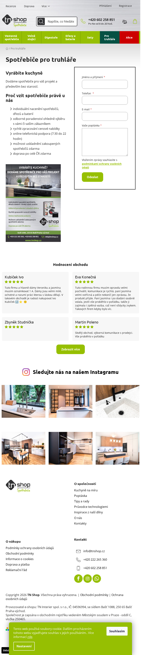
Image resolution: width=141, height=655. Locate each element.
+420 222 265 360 (95, 560)
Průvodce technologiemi (91, 507)
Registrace (125, 6)
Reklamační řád (16, 570)
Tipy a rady (81, 501)
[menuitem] (12, 37)
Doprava (29, 6)
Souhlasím (117, 631)
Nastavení (24, 646)
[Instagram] (87, 578)
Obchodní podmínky (20, 553)
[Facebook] (78, 578)
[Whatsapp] (97, 578)
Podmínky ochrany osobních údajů (30, 548)
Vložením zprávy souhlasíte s (102, 163)
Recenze (11, 6)
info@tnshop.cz (94, 551)
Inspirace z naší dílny (88, 512)
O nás (78, 518)
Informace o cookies (20, 559)
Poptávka (80, 496)
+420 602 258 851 (101, 19)
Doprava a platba (18, 564)
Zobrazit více (70, 349)
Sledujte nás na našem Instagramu (76, 372)
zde (29, 637)
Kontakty (80, 523)
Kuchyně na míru (86, 490)
